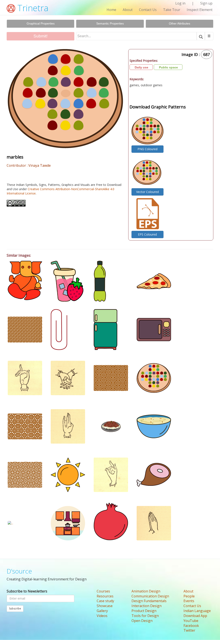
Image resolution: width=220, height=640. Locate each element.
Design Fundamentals (149, 600)
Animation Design (145, 591)
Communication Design (150, 596)
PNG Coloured (147, 149)
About (128, 9)
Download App (195, 615)
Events (188, 600)
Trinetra (31, 8)
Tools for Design (145, 615)
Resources (105, 596)
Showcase (105, 605)
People (189, 596)
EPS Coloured (147, 234)
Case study (105, 600)
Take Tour (171, 9)
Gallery (102, 610)
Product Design (143, 610)
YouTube (190, 620)
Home (111, 9)
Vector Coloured (147, 192)
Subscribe (15, 608)
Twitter (189, 630)
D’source (19, 571)
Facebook (191, 625)
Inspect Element (199, 9)
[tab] (40, 24)
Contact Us (148, 9)
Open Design (142, 620)
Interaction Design (146, 605)
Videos (102, 615)
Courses (103, 591)
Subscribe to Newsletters (27, 591)
